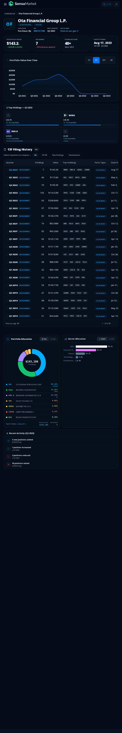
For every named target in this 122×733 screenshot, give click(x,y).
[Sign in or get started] (116, 4)
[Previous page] (98, 323)
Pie (45, 339)
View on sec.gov (68, 31)
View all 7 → (22, 424)
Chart (103, 339)
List (54, 339)
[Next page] (114, 323)
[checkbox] (7, 170)
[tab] (89, 60)
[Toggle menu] (5, 4)
